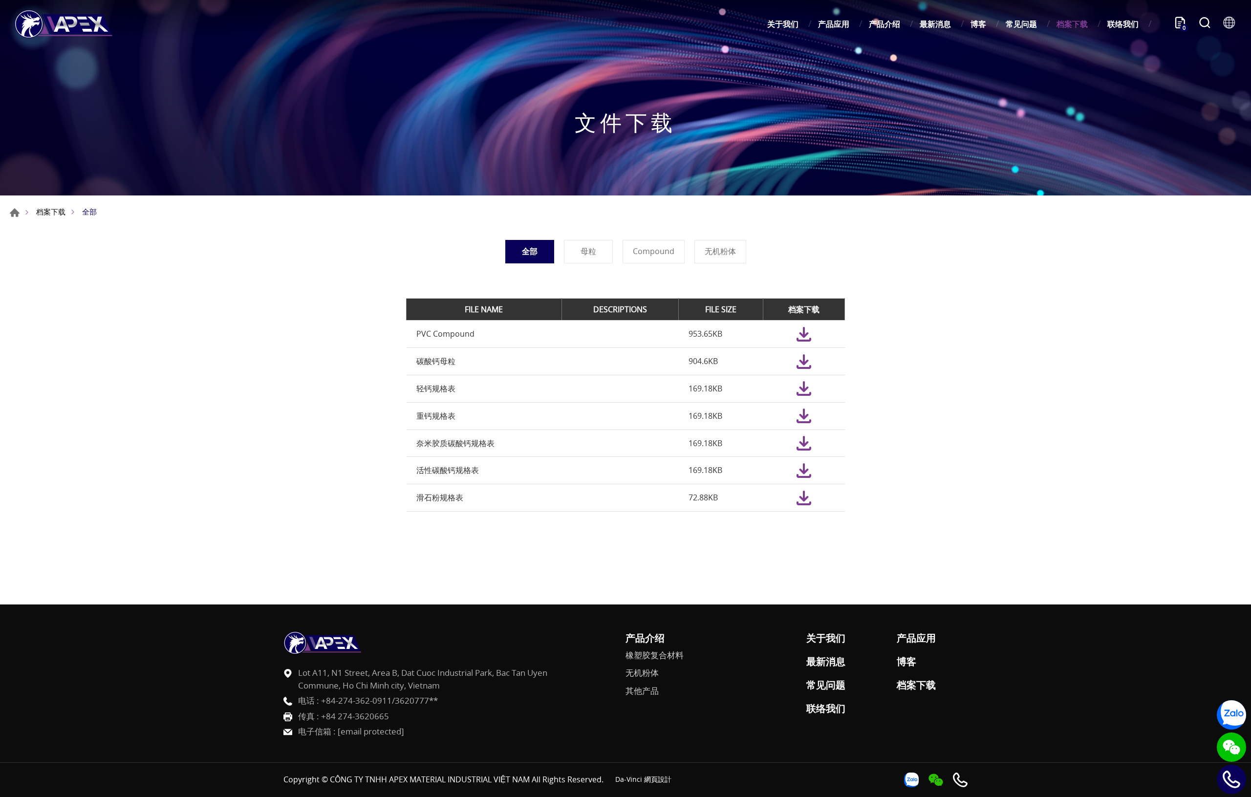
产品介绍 (884, 24)
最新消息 (935, 24)
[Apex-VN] (63, 24)
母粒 (588, 251)
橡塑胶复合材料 (655, 655)
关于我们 (782, 24)
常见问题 (1021, 24)
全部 (530, 251)
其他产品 (642, 691)
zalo (1231, 715)
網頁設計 (657, 779)
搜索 (1204, 24)
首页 (15, 212)
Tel (1231, 779)
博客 (978, 24)
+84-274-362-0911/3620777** (379, 700)
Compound (653, 251)
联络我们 (1123, 24)
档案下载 (1072, 24)
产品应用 (833, 24)
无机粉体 (720, 251)
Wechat (1231, 747)
